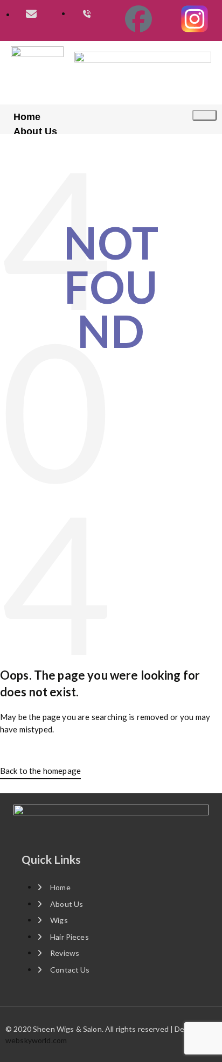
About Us (35, 131)
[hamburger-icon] (204, 115)
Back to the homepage (40, 770)
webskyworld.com (36, 1040)
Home (27, 116)
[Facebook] (139, 18)
